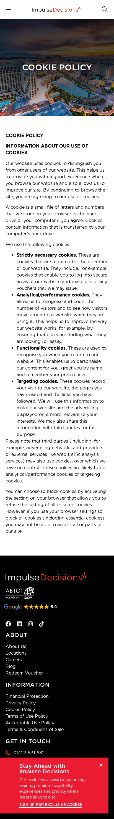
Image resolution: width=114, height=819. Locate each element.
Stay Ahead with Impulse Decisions (44, 769)
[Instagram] (30, 624)
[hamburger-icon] (12, 9)
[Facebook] (8, 624)
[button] (104, 9)
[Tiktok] (41, 624)
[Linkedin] (19, 624)
